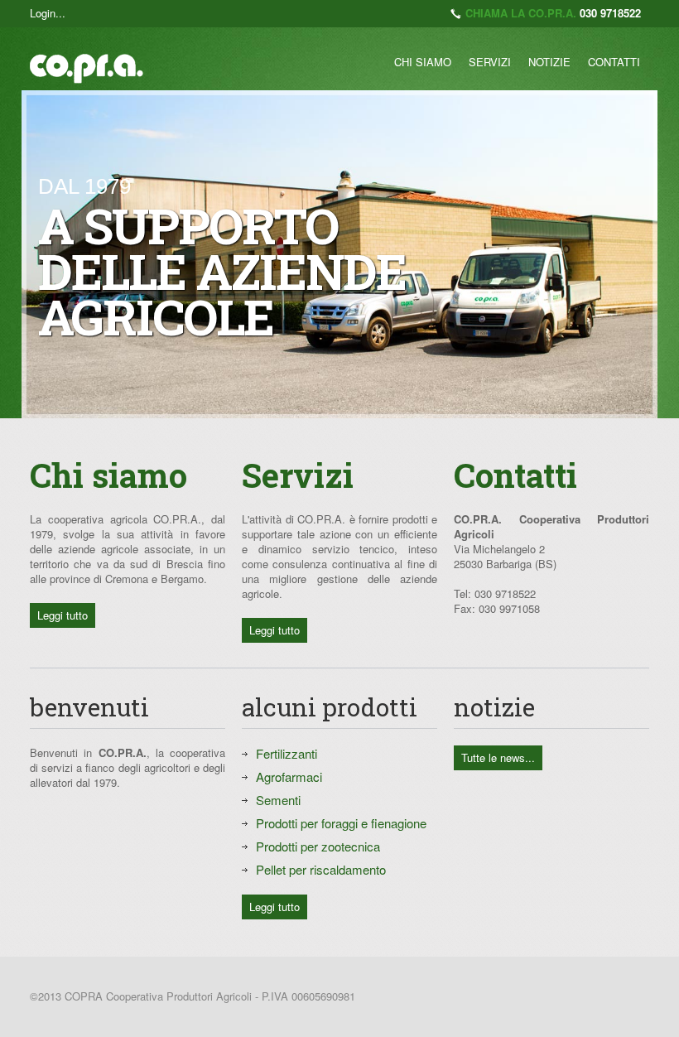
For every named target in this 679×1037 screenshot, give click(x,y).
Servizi (490, 62)
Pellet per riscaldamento (321, 869)
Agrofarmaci (289, 776)
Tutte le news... (498, 757)
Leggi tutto (62, 615)
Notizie (549, 62)
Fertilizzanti (286, 753)
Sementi (278, 799)
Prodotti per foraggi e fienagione (341, 823)
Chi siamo (422, 62)
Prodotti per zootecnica (318, 846)
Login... (47, 13)
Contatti (614, 62)
